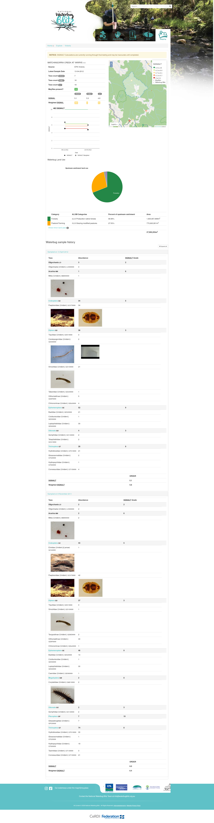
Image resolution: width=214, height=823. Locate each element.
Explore (59, 45)
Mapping (163, 39)
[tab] (107, 252)
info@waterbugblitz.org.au (124, 796)
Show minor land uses (58, 227)
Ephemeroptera (55, 407)
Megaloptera (53, 677)
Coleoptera (53, 300)
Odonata (52, 430)
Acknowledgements (120, 805)
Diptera (51, 330)
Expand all (163, 246)
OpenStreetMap (158, 126)
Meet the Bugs (118, 39)
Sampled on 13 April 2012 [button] (58, 252)
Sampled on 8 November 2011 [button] (60, 494)
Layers (113, 124)
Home (49, 45)
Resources (133, 39)
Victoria (68, 45)
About (148, 39)
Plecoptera (53, 716)
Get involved (103, 39)
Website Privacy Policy (133, 805)
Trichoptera (53, 446)
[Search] (170, 6)
